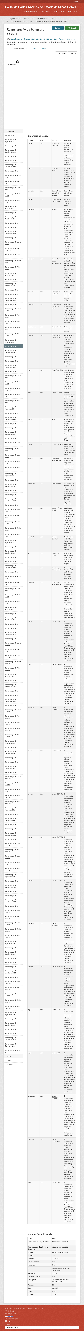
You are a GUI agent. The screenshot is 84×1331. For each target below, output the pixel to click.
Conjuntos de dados (30, 11)
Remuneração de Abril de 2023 (12, 851)
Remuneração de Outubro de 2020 (10, 686)
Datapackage (9, 135)
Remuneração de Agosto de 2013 (10, 207)
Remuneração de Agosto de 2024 (10, 942)
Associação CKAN (11, 1314)
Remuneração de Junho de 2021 (13, 729)
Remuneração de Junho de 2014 (13, 262)
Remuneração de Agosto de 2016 (10, 408)
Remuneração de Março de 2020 (13, 644)
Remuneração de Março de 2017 (13, 443)
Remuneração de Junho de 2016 (13, 395)
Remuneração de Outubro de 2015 (10, 351)
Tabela (34, 48)
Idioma (7, 1324)
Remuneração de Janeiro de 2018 (10, 500)
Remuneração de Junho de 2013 (13, 195)
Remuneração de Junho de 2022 (13, 796)
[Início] (6, 18)
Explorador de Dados (20, 48)
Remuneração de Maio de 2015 (12, 322)
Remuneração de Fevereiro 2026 (10, 1045)
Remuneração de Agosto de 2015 (10, 341)
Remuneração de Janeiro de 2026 (10, 1039)
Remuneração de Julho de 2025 (12, 1007)
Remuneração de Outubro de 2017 (10, 485)
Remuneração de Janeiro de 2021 (10, 700)
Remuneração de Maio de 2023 (12, 857)
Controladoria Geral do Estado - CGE (38, 18)
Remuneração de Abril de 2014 (12, 249)
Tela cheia (61, 53)
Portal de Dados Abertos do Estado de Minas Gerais (40, 7)
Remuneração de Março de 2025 (13, 982)
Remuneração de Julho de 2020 (12, 669)
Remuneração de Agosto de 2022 (10, 809)
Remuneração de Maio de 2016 (12, 389)
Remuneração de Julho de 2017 (12, 468)
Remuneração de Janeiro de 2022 (10, 767)
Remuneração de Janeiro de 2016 (10, 366)
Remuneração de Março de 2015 (13, 310)
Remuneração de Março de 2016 (13, 377)
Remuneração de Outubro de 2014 (10, 285)
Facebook (9, 1065)
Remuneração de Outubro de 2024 (10, 953)
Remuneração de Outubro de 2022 (10, 819)
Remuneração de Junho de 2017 (13, 462)
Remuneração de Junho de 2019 (13, 596)
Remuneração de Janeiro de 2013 (10, 166)
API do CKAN (9, 1311)
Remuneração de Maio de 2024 (12, 924)
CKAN (8, 1321)
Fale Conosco (72, 11)
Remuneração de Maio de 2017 (12, 456)
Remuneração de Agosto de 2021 (10, 742)
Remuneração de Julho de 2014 (12, 268)
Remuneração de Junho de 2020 (13, 663)
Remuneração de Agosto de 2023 (10, 876)
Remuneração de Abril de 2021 (12, 717)
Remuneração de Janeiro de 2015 (10, 299)
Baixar (57, 28)
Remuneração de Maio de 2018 (12, 523)
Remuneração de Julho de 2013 (12, 201)
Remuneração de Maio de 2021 (12, 723)
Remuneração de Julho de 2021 (12, 736)
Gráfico (44, 48)
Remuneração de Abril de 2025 (12, 988)
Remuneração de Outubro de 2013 (10, 218)
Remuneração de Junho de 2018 (13, 529)
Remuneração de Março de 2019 (13, 577)
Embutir (73, 53)
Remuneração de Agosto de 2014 (10, 274)
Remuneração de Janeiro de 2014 (10, 232)
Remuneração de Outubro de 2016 (10, 418)
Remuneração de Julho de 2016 (12, 402)
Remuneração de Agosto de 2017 (10, 475)
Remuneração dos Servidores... (20, 21)
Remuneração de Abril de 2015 (12, 316)
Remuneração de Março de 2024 (13, 911)
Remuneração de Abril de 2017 (12, 450)
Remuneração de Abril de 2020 (12, 650)
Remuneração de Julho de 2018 (12, 535)
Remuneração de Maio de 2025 (12, 995)
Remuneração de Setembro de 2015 (51, 21)
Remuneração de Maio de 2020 (12, 656)
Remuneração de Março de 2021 (13, 711)
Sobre (63, 11)
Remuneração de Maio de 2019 (12, 590)
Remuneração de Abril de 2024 (12, 917)
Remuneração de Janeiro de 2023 (10, 834)
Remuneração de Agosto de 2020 (10, 675)
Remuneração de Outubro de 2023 (10, 886)
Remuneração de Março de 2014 (13, 243)
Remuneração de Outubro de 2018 (10, 552)
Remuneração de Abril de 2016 (12, 383)
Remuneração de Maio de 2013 (12, 189)
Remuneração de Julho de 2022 (12, 803)
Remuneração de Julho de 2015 (12, 335)
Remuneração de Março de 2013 (13, 176)
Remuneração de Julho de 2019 (12, 602)
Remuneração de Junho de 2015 (13, 328)
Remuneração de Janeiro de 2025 (10, 972)
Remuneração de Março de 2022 (13, 778)
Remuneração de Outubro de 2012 (10, 151)
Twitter (8, 1060)
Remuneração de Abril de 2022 (12, 784)
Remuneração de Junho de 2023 (13, 863)
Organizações (45, 11)
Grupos (55, 11)
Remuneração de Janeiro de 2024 (10, 901)
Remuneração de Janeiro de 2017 (10, 433)
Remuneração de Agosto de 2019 (10, 608)
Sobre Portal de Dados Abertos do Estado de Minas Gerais (24, 1308)
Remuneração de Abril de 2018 (12, 516)
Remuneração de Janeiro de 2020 (10, 633)
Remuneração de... (11, 146)
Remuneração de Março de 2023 (13, 844)
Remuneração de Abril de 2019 (12, 583)
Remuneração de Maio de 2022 (12, 790)
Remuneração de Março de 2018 (13, 510)
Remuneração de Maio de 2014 (12, 255)
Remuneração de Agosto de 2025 (10, 1013)
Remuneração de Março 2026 (13, 1051)
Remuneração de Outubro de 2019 (10, 619)
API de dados (72, 28)
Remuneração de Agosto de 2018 (10, 541)
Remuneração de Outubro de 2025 (10, 1024)
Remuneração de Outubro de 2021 (10, 752)
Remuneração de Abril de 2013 (12, 182)
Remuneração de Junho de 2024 (13, 930)
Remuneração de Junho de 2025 (13, 1001)
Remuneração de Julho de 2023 (12, 869)
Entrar (76, 2)
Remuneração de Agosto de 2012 (10, 140)
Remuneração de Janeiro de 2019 (10, 567)
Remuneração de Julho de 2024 (12, 936)
